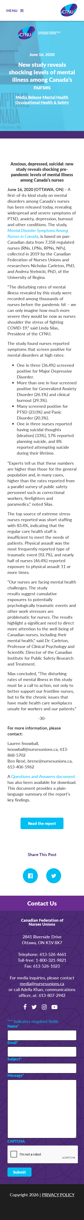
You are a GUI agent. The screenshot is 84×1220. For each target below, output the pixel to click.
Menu (12, 10)
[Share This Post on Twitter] (53, 875)
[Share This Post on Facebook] (30, 875)
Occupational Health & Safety (42, 102)
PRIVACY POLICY (58, 1195)
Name (13, 1026)
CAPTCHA (16, 1141)
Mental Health (55, 97)
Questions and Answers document (43, 776)
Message (15, 1075)
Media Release (29, 97)
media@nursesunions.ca (42, 983)
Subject (14, 1059)
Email (12, 1042)
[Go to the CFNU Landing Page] (42, 33)
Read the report (42, 823)
